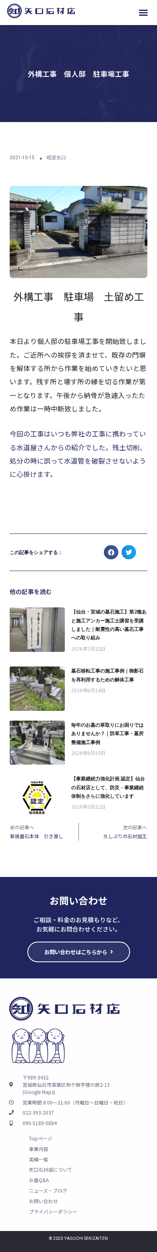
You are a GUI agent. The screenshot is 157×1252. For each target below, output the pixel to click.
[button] (143, 12)
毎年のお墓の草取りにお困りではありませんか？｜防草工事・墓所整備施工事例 (107, 733)
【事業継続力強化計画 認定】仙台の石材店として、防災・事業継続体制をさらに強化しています (108, 787)
